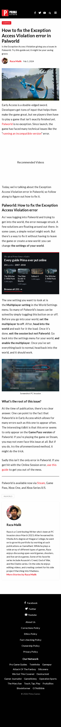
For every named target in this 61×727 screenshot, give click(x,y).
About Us (30, 622)
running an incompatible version (22, 133)
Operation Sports (48, 678)
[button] (55, 13)
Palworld (7, 124)
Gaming (6, 23)
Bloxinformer (23, 688)
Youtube (32, 614)
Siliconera (43, 669)
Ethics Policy (30, 633)
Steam (41, 483)
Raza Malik (16, 61)
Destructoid (43, 673)
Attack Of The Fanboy (24, 669)
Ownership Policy (31, 645)
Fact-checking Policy (30, 639)
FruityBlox (48, 683)
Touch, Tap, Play (32, 683)
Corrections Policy (30, 627)
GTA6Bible (38, 688)
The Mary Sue (15, 683)
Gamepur (47, 664)
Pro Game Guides (18, 664)
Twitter (32, 608)
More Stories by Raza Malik (22, 574)
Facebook (32, 603)
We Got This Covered (23, 673)
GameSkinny (30, 678)
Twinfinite (34, 664)
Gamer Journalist (13, 678)
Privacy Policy (30, 651)
